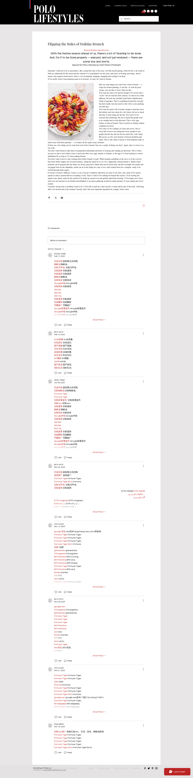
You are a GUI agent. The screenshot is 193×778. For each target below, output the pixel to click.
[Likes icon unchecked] (56, 325)
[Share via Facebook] (49, 197)
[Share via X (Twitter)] (55, 197)
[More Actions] (143, 255)
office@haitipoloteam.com (55, 770)
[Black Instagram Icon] (156, 768)
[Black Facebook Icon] (145, 768)
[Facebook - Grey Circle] (155, 11)
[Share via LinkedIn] (62, 197)
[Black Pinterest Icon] (152, 768)
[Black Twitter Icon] (148, 768)
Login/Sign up (168, 5)
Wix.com (74, 768)
